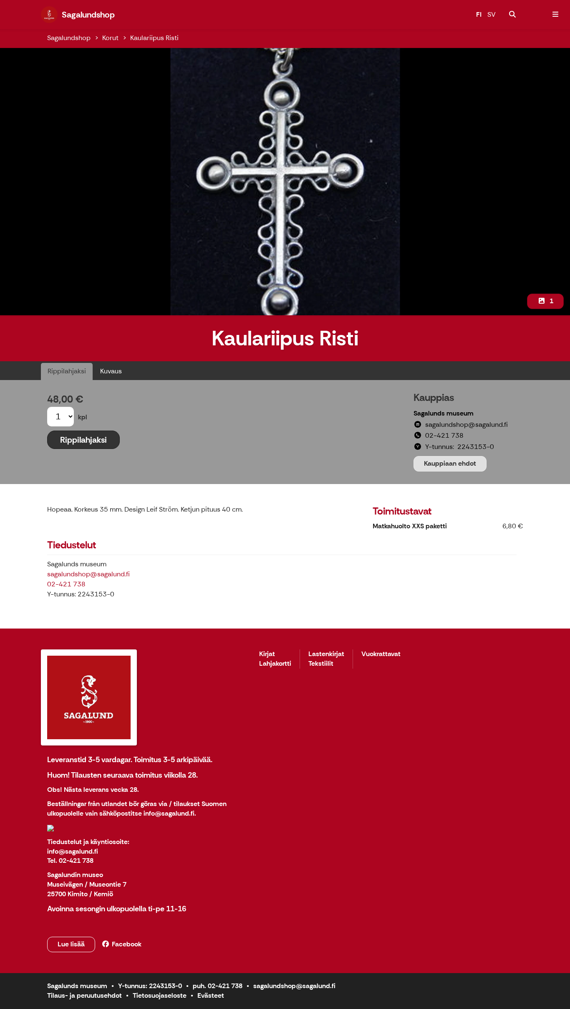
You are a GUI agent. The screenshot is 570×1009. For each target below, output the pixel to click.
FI (479, 14)
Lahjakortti (275, 664)
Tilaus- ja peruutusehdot (84, 995)
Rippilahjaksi (67, 371)
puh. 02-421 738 (217, 985)
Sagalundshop (69, 37)
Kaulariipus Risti (154, 37)
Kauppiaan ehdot (450, 463)
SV (491, 14)
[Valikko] (555, 14)
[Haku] (512, 14)
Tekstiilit (320, 664)
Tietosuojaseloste (160, 995)
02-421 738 (66, 584)
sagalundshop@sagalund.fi (88, 574)
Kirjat (267, 654)
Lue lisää (71, 944)
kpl (82, 417)
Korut (110, 37)
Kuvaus (111, 371)
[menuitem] (512, 14)
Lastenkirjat (326, 654)
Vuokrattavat (381, 654)
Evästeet (210, 995)
